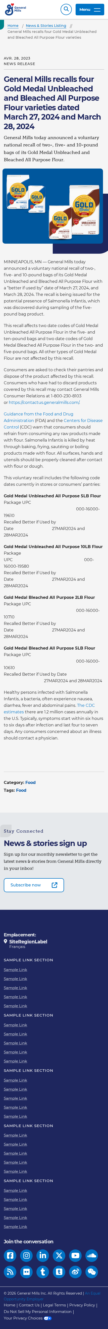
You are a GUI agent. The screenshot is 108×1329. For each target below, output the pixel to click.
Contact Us (29, 1305)
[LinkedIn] (42, 1255)
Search (66, 9)
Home (9, 1305)
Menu (84, 9)
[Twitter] (59, 1255)
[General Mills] (16, 9)
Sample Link (15, 969)
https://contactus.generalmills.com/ (44, 402)
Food (30, 782)
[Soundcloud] (92, 1255)
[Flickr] (26, 1272)
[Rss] (10, 1272)
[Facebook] (10, 1255)
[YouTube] (75, 1255)
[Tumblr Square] (59, 1272)
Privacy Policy (82, 1305)
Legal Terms (54, 1305)
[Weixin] (91, 1272)
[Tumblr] (42, 1272)
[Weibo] (75, 1272)
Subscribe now (26, 885)
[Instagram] (26, 1255)
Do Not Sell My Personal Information (38, 1311)
